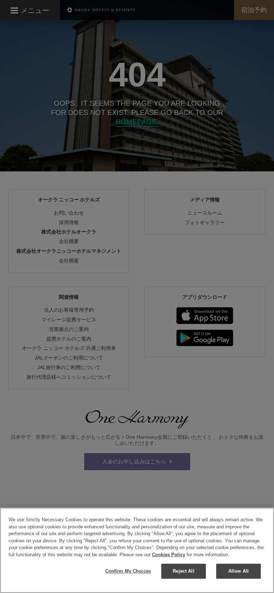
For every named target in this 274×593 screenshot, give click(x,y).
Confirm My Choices (128, 571)
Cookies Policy (168, 554)
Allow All (238, 571)
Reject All (183, 571)
